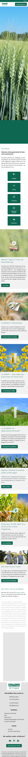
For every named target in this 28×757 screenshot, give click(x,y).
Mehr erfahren (6, 487)
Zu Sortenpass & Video (9, 391)
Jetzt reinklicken (7, 543)
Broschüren (6, 141)
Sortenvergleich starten (9, 137)
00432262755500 (14, 702)
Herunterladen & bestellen (10, 337)
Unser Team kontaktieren (9, 581)
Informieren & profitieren (9, 447)
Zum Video (5, 285)
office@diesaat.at (14, 705)
